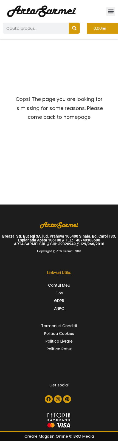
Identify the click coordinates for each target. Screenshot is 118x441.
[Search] (74, 28)
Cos (59, 293)
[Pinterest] (67, 399)
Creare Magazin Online (46, 436)
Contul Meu (59, 285)
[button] (110, 11)
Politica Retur (59, 349)
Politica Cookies (59, 333)
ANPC (59, 308)
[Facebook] (49, 399)
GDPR (59, 300)
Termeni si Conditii (59, 326)
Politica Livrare (59, 341)
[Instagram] (58, 399)
